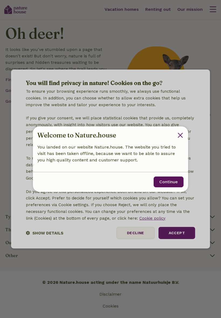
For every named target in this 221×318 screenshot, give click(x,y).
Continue (168, 181)
